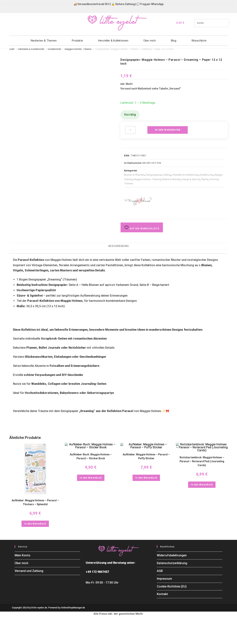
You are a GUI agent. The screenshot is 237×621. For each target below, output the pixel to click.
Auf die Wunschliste (144, 228)
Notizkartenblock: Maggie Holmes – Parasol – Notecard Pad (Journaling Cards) (202, 461)
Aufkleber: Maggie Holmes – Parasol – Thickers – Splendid (35, 502)
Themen (128, 183)
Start (11, 49)
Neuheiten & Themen (44, 40)
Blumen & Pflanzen (134, 174)
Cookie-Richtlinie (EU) (172, 586)
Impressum (164, 578)
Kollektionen (54, 49)
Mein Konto (22, 555)
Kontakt (162, 594)
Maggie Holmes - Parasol (78, 49)
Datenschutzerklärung (172, 563)
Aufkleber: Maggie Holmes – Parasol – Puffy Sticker (146, 456)
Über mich (149, 40)
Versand (174, 88)
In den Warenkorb (167, 130)
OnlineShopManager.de (73, 607)
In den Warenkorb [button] (35, 523)
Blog (173, 40)
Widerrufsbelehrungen (172, 555)
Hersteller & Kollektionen (113, 40)
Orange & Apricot (190, 179)
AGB (160, 571)
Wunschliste (198, 40)
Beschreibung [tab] (118, 246)
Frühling (166, 174)
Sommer (213, 179)
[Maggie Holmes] (138, 201)
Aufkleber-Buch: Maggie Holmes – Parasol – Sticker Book (91, 456)
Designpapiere (153, 174)
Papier (204, 179)
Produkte (77, 40)
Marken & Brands (171, 179)
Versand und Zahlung (29, 571)
